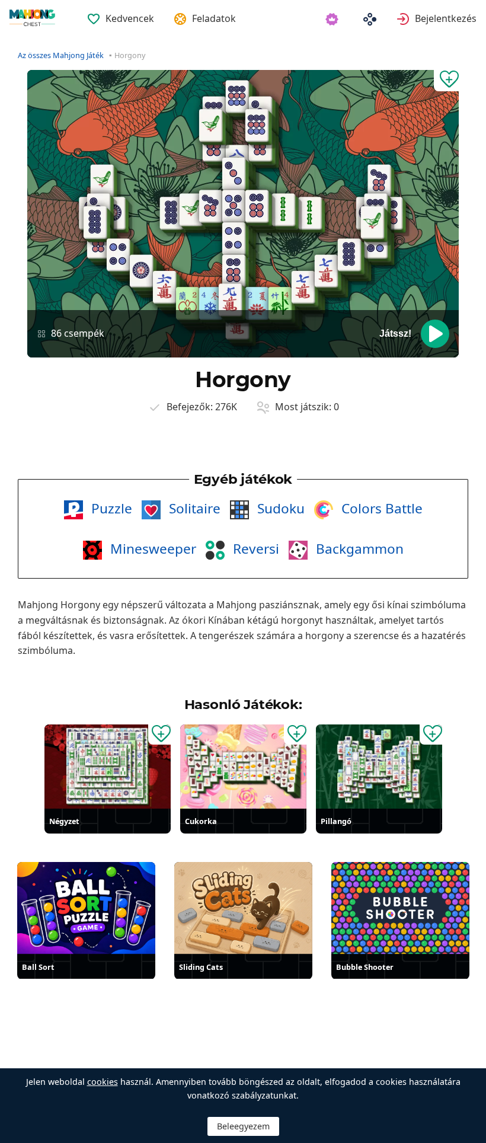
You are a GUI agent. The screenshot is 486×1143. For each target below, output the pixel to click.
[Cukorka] (243, 766)
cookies (102, 1081)
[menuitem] (120, 11)
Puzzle (110, 508)
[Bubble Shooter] (400, 908)
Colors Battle (380, 508)
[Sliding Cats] (243, 908)
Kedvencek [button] (129, 18)
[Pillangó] (379, 766)
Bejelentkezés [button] (446, 18)
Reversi (254, 548)
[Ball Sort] (86, 908)
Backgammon (358, 548)
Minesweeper (151, 548)
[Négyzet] (107, 766)
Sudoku (279, 508)
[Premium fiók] (334, 18)
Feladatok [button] (214, 18)
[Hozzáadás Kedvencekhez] (446, 80)
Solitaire (192, 508)
